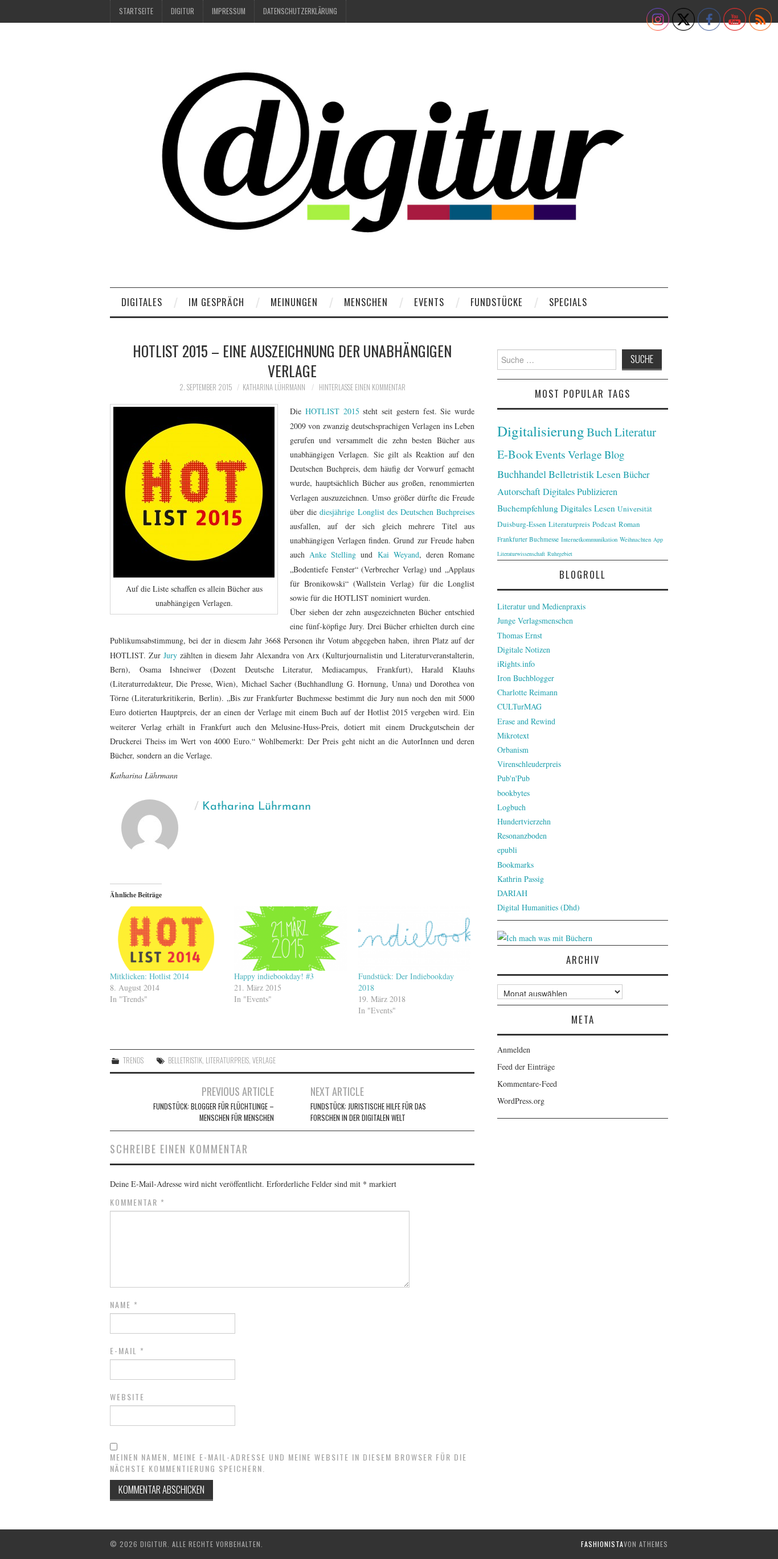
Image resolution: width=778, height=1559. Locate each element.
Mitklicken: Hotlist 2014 (149, 976)
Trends (133, 1060)
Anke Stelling (332, 554)
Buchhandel (521, 474)
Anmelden (513, 1049)
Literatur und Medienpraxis (541, 606)
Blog (614, 454)
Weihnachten (635, 539)
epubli (507, 849)
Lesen (608, 474)
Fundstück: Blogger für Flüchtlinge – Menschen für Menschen (213, 1112)
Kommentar (137, 1202)
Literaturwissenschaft (521, 554)
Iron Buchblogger (525, 678)
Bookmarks (515, 864)
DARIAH (512, 893)
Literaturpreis (227, 1060)
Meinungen (294, 302)
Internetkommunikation (589, 539)
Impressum (228, 11)
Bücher (636, 474)
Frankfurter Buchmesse (528, 539)
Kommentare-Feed (527, 1083)
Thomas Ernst (519, 635)
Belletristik (185, 1060)
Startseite (136, 11)
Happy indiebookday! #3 (274, 976)
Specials (568, 302)
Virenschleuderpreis (529, 763)
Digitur (182, 11)
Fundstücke (496, 302)
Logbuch (511, 807)
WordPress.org (520, 1100)
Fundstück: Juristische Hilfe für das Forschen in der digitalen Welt (368, 1112)
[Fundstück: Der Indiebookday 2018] (414, 938)
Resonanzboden (522, 835)
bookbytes (513, 792)
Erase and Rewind (526, 721)
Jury (171, 655)
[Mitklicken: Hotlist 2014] (166, 938)
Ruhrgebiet (559, 554)
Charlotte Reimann (527, 692)
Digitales (141, 302)
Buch (599, 431)
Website (127, 1397)
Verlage (264, 1060)
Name (124, 1304)
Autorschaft (518, 491)
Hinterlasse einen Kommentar (362, 387)
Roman (629, 524)
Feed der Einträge (526, 1066)
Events (429, 302)
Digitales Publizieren (580, 491)
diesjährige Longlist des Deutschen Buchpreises (397, 511)
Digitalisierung (540, 431)
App (658, 539)
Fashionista (602, 1544)
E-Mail (127, 1350)
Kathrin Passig (520, 878)
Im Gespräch (216, 302)
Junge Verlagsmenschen (535, 620)
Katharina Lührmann (274, 387)
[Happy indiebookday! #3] (290, 938)
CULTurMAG (519, 706)
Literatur (635, 432)
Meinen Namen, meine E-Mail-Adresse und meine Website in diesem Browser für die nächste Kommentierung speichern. (288, 1462)
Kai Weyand (398, 554)
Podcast (604, 524)
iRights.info (516, 663)
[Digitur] (389, 159)
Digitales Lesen (587, 508)
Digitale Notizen (523, 649)
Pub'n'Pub (513, 778)
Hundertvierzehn (524, 821)
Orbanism (513, 749)
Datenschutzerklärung (300, 11)
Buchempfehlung (527, 508)
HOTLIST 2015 (332, 411)
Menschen (366, 302)
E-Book (515, 454)
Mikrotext (513, 735)
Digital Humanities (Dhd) (538, 907)
